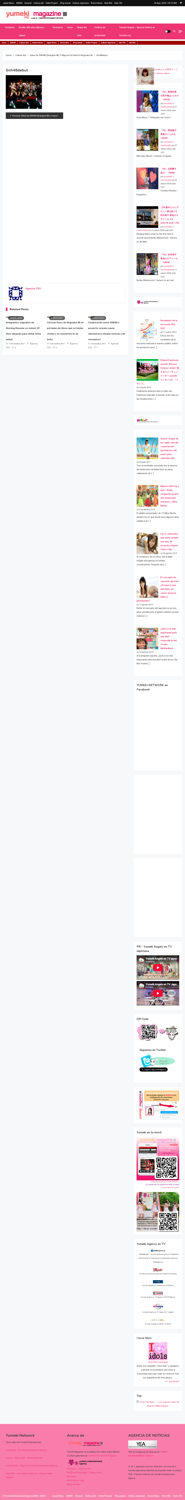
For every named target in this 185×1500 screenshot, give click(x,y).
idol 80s (132, 43)
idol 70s (122, 43)
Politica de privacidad (100, 31)
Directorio (58, 27)
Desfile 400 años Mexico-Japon (32, 31)
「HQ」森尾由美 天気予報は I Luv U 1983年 (169, 95)
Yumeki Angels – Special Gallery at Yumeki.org (137, 31)
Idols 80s (108, 3)
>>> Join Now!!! (171, 1381)
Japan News (8, 3)
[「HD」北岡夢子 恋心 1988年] (147, 178)
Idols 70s (118, 3)
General (28, 3)
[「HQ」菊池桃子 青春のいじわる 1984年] (147, 139)
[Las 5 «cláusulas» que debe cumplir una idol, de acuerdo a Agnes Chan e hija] (147, 543)
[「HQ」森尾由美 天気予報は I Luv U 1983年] (147, 101)
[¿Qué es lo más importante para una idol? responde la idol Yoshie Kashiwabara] (147, 638)
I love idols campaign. (158, 1362)
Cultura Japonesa (81, 3)
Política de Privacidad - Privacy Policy (84, 1472)
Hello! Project (52, 3)
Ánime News (96, 3)
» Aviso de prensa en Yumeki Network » (164, 1182)
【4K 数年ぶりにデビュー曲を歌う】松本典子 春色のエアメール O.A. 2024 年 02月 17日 (169, 215)
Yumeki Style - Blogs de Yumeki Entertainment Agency (31, 1465)
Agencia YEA (33, 288)
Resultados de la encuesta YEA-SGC (168, 324)
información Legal (75, 1480)
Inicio (70, 27)
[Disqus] (65, 159)
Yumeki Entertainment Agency (102, 1455)
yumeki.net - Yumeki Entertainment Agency (26, 1450)
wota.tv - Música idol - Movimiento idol (24, 1458)
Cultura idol (39, 3)
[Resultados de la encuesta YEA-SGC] (147, 330)
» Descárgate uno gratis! (170, 1187)
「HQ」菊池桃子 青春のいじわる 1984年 (169, 134)
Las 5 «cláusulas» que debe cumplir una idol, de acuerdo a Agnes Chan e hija (169, 542)
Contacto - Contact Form (79, 1468)
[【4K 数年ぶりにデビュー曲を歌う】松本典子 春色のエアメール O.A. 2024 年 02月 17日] (147, 217)
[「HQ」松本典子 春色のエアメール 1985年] (147, 264)
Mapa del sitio (82, 31)
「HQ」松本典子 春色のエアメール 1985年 (169, 258)
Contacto (9, 27)
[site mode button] (168, 31)
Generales (64, 43)
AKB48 (19, 3)
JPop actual (65, 3)
